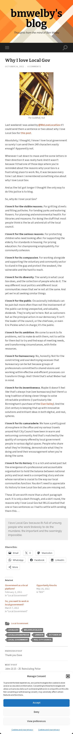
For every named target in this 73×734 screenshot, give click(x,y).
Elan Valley (47, 404)
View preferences (36, 721)
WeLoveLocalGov (33, 630)
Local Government (19, 623)
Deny (36, 712)
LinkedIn (39, 634)
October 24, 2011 (14, 66)
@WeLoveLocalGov (49, 125)
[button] (68, 676)
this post (26, 133)
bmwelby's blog (36, 18)
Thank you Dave (13, 653)
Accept (36, 703)
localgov (13, 630)
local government (18, 639)
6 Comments (34, 66)
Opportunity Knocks (46, 585)
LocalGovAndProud (18, 634)
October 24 (55, 634)
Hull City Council (43, 639)
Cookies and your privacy (22, 729)
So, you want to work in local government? (17, 603)
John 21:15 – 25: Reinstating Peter (23, 667)
